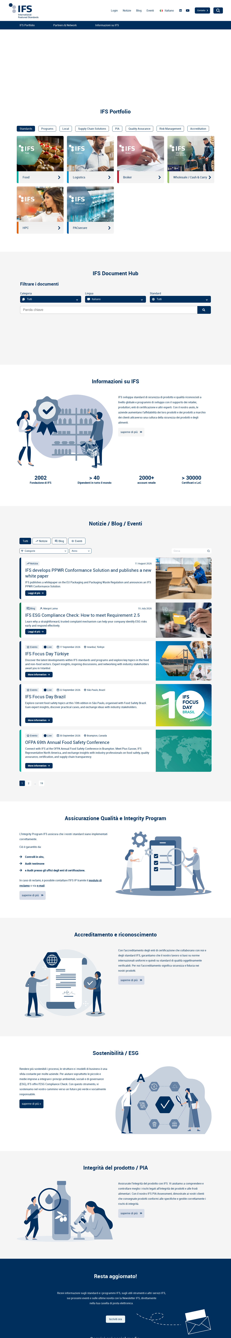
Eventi (150, 10)
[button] (5, 61)
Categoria (26, 293)
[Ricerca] (204, 310)
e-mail (40, 885)
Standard (155, 293)
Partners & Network (65, 25)
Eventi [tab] (78, 541)
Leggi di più (34, 593)
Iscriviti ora (115, 1319)
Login (114, 10)
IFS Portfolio (27, 25)
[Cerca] (209, 550)
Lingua (89, 293)
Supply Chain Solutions (92, 129)
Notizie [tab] (43, 541)
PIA (117, 129)
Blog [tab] (61, 541)
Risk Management (170, 129)
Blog (139, 10)
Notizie (127, 10)
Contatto (201, 10)
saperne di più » (31, 1103)
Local (65, 129)
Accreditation (198, 129)
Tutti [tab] (25, 541)
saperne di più (129, 432)
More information (37, 674)
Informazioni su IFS (107, 25)
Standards (26, 129)
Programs (47, 129)
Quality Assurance (139, 129)
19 (41, 783)
